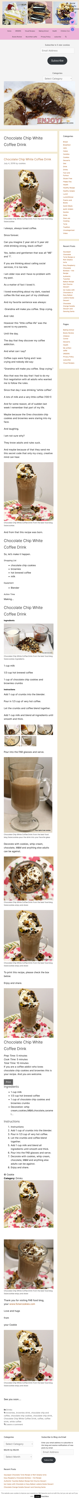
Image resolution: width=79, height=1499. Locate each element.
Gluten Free (67, 178)
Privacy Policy (45, 37)
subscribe (57, 37)
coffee (40, 1418)
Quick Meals (68, 206)
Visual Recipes (30, 31)
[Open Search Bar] (66, 37)
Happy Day (67, 182)
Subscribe (57, 60)
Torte (65, 224)
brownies (10, 1412)
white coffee (15, 1421)
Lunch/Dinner (68, 197)
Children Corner (66, 31)
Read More (45, 1496)
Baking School (44, 31)
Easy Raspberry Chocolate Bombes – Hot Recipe (22, 1478)
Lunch (65, 194)
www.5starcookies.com (22, 1304)
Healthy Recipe (69, 188)
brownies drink (23, 1412)
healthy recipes (69, 191)
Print (8, 1082)
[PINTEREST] (72, 29)
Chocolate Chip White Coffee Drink (27, 159)
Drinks (9, 1409)
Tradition (66, 227)
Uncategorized (68, 230)
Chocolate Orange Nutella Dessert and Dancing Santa (25, 1487)
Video (65, 233)
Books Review (17, 37)
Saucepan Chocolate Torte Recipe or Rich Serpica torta (69, 257)
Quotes (66, 212)
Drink (65, 167)
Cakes (65, 151)
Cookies (66, 157)
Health (54, 31)
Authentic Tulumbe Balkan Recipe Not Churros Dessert (68, 281)
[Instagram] (72, 15)
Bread (65, 142)
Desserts (66, 160)
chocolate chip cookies (21, 1415)
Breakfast (67, 145)
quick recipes (68, 209)
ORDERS (18, 31)
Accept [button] (37, 1496)
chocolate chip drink (42, 1415)
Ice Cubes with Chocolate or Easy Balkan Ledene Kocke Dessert (69, 295)
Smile (65, 215)
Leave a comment (14, 1424)
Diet (64, 163)
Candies (66, 154)
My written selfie (31, 37)
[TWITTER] (72, 22)
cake (65, 148)
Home (9, 31)
